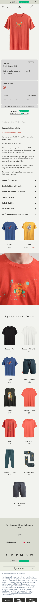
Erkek (12, 122)
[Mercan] (4, 87)
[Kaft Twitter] (26, 555)
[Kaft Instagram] (11, 555)
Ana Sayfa (5, 122)
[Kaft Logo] (19, 6)
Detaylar (29, 2)
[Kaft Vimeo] (16, 555)
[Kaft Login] (3, 7)
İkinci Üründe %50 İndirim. (16, 2)
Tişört (18, 122)
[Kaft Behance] (31, 555)
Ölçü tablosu (32, 95)
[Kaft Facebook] (6, 555)
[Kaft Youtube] (21, 555)
